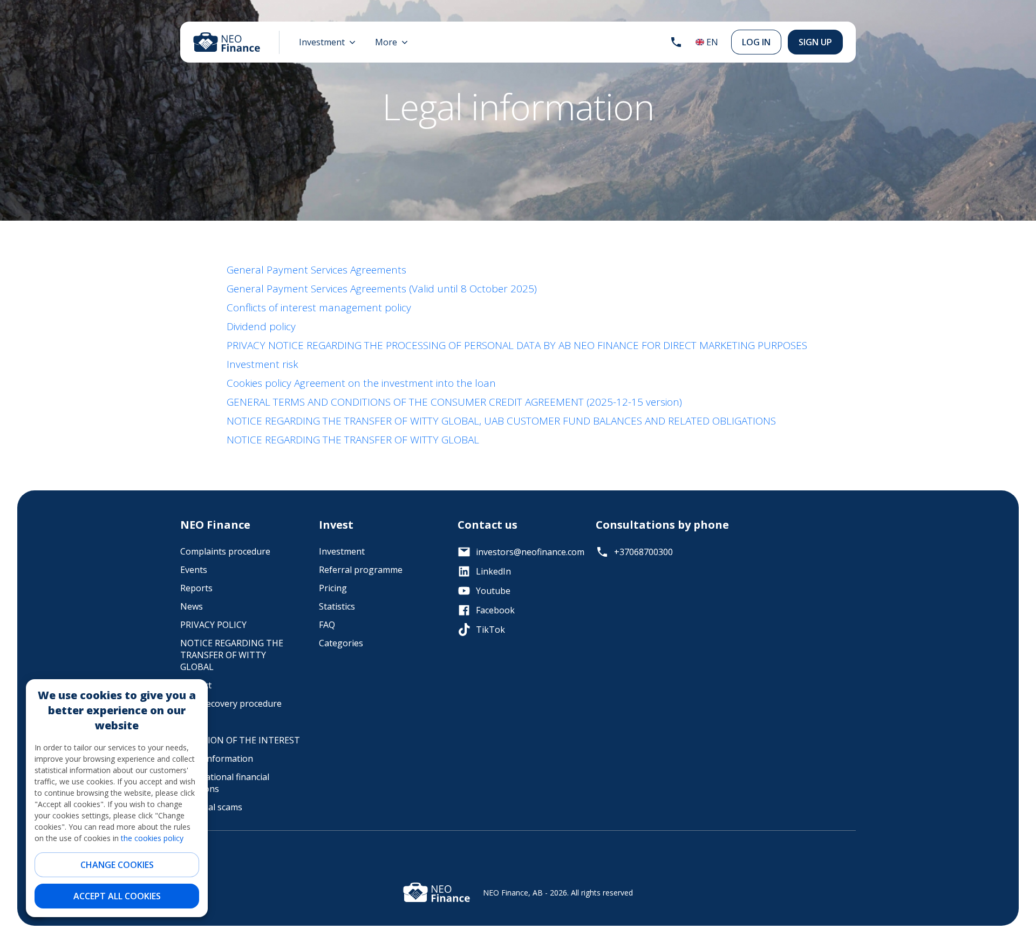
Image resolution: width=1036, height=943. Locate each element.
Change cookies (117, 865)
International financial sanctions (224, 783)
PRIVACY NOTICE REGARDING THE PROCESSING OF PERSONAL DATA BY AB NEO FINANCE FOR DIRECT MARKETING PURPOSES (517, 345)
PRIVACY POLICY (213, 625)
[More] (391, 42)
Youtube (493, 591)
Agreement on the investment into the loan (395, 383)
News (191, 606)
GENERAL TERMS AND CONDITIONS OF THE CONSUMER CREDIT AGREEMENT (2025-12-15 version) (454, 402)
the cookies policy (152, 838)
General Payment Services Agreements (316, 270)
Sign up (815, 42)
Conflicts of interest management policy (319, 307)
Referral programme (361, 570)
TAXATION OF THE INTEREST (240, 740)
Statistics (337, 606)
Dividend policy (261, 326)
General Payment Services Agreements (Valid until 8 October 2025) (382, 289)
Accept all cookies (117, 896)
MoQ (190, 722)
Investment (342, 551)
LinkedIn (493, 571)
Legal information (216, 758)
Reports (196, 588)
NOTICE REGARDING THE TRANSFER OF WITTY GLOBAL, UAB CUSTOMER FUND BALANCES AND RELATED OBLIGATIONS (501, 421)
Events (193, 570)
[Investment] (327, 42)
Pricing (333, 588)
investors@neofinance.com (527, 552)
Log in (756, 42)
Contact (196, 685)
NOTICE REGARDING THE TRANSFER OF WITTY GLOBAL (353, 440)
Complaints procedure (225, 551)
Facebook (495, 610)
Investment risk (262, 364)
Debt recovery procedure (231, 703)
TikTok (490, 630)
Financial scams (211, 807)
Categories (341, 643)
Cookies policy (259, 383)
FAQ (327, 625)
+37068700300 (643, 552)
